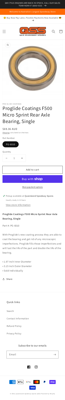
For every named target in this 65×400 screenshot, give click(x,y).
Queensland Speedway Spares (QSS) (28, 393)
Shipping (6, 133)
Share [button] (9, 279)
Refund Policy (14, 326)
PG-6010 (10, 144)
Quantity (6, 151)
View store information (18, 204)
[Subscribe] (54, 354)
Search (10, 311)
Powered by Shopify (48, 393)
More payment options (32, 187)
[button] (4, 31)
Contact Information (18, 318)
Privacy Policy (14, 333)
